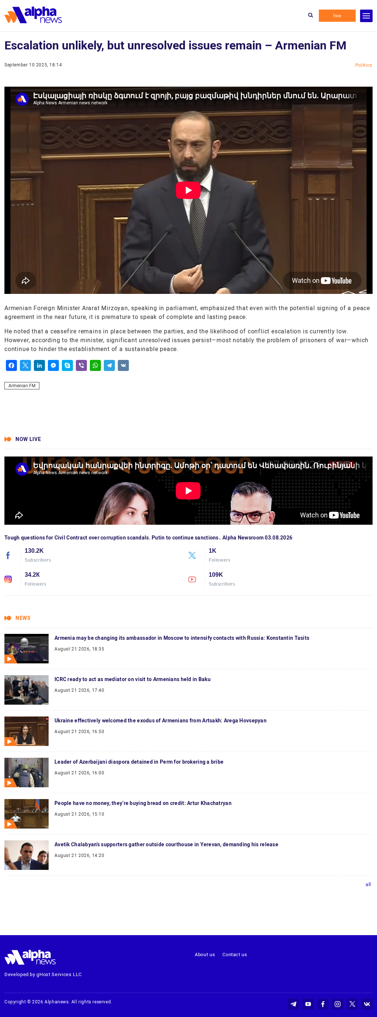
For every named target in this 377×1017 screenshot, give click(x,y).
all (368, 884)
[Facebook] (11, 365)
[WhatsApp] (95, 365)
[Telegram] (109, 365)
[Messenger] (53, 365)
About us (205, 954)
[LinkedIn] (39, 365)
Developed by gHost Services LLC (43, 974)
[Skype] (67, 365)
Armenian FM (21, 385)
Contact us (234, 954)
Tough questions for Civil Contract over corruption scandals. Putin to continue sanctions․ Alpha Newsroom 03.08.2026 (148, 538)
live (337, 15)
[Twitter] (25, 365)
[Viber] (81, 365)
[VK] (123, 365)
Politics (364, 65)
